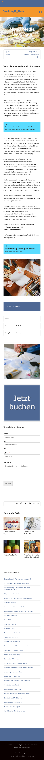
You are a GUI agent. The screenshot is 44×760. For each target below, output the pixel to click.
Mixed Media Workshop (12, 655)
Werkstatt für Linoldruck (12, 689)
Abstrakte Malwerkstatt (12, 642)
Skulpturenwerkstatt (11, 637)
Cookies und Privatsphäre (17, 756)
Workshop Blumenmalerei (13, 672)
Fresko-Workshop (10, 629)
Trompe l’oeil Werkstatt (12, 633)
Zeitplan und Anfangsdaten (16, 333)
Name (6, 434)
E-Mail (7, 453)
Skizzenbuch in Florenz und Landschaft (17, 579)
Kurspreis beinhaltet (13, 326)
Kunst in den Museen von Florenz (15, 663)
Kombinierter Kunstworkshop (14, 711)
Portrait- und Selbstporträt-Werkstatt (17, 583)
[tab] (22, 319)
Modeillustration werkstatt (13, 650)
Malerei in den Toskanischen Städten (17, 694)
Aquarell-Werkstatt (10, 616)
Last (5, 448)
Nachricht (8, 462)
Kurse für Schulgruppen (22, 753)
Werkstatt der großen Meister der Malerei (18, 611)
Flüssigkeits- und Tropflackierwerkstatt (17, 646)
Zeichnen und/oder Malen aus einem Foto (18, 668)
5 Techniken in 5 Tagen (12, 707)
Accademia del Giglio (16, 745)
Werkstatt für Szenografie (13, 702)
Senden (8, 483)
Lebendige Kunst (10, 624)
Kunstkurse (31, 756)
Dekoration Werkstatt (11, 659)
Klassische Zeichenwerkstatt (14, 607)
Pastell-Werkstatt (10, 555)
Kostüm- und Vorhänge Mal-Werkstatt (17, 681)
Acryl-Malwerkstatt (10, 603)
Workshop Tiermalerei (12, 676)
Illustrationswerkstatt (11, 685)
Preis (7, 319)
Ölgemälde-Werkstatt (11, 594)
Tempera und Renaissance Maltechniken (18, 598)
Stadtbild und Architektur (13, 698)
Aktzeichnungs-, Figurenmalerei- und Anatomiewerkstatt (17, 589)
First (5, 441)
